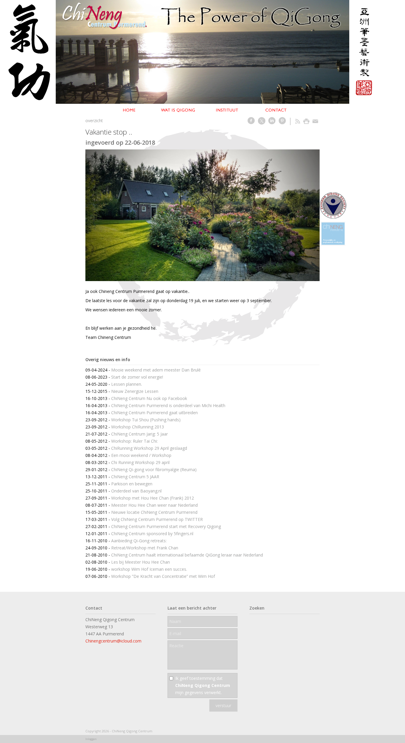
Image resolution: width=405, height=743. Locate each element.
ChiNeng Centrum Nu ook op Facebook (149, 398)
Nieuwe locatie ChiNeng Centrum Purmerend (154, 512)
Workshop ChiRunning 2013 (137, 427)
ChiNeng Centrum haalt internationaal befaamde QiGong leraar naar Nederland (187, 555)
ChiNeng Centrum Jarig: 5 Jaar (139, 434)
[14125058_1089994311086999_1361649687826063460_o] (202, 215)
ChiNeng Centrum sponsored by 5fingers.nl (152, 533)
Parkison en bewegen (131, 484)
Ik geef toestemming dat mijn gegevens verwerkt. (202, 685)
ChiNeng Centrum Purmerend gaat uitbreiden (154, 412)
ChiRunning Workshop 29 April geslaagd (149, 448)
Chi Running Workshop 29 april (140, 462)
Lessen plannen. (126, 384)
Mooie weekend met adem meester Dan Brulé (156, 370)
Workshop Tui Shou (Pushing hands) (146, 419)
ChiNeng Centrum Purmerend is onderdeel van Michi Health (168, 405)
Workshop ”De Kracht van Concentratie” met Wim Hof (163, 576)
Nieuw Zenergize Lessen (134, 391)
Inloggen (91, 739)
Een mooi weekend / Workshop (141, 455)
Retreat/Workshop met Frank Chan (144, 548)
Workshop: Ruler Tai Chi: (134, 441)
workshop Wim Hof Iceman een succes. (149, 569)
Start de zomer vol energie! (137, 377)
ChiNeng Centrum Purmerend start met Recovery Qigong (166, 526)
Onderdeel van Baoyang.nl (136, 491)
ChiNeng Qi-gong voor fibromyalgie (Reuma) (154, 469)
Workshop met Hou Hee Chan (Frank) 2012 (152, 498)
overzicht (94, 120)
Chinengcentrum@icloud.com (113, 641)
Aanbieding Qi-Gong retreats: (139, 540)
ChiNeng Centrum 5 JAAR (135, 476)
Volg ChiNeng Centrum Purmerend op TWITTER (157, 519)
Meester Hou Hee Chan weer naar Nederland (154, 505)
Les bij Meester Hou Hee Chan (140, 562)
